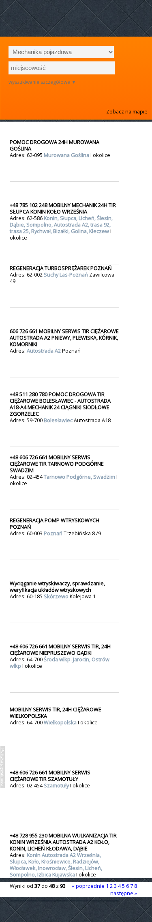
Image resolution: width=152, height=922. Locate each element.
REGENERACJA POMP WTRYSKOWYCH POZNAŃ (54, 523)
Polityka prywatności (2, 767)
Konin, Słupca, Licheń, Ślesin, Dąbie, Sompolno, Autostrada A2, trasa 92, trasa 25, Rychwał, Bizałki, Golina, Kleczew (61, 224)
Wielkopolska (61, 722)
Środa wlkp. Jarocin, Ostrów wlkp (59, 662)
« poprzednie (88, 885)
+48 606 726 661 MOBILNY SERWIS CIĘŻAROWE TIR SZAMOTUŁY (50, 776)
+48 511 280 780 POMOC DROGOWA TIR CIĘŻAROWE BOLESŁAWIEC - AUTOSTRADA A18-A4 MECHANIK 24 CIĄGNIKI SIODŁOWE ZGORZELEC (60, 403)
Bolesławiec (59, 420)
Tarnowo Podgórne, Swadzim (80, 476)
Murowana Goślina (67, 155)
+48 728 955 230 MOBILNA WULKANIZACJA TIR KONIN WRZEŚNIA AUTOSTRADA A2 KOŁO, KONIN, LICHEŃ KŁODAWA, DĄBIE (63, 842)
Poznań (54, 533)
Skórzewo (57, 596)
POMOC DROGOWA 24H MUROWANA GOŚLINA (54, 145)
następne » (123, 893)
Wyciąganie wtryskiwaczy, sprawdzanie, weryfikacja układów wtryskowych (57, 586)
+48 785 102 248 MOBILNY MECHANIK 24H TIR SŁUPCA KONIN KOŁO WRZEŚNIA (63, 208)
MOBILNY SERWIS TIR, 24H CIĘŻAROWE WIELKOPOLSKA (55, 712)
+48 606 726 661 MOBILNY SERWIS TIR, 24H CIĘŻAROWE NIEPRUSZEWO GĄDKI (60, 649)
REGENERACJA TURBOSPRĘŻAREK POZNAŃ (61, 268)
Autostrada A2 (44, 350)
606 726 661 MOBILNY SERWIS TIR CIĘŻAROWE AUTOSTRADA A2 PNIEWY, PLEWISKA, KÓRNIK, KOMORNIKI (64, 337)
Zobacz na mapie (127, 111)
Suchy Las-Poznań (66, 274)
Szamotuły (57, 785)
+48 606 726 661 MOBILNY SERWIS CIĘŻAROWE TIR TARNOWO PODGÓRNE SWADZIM (57, 463)
